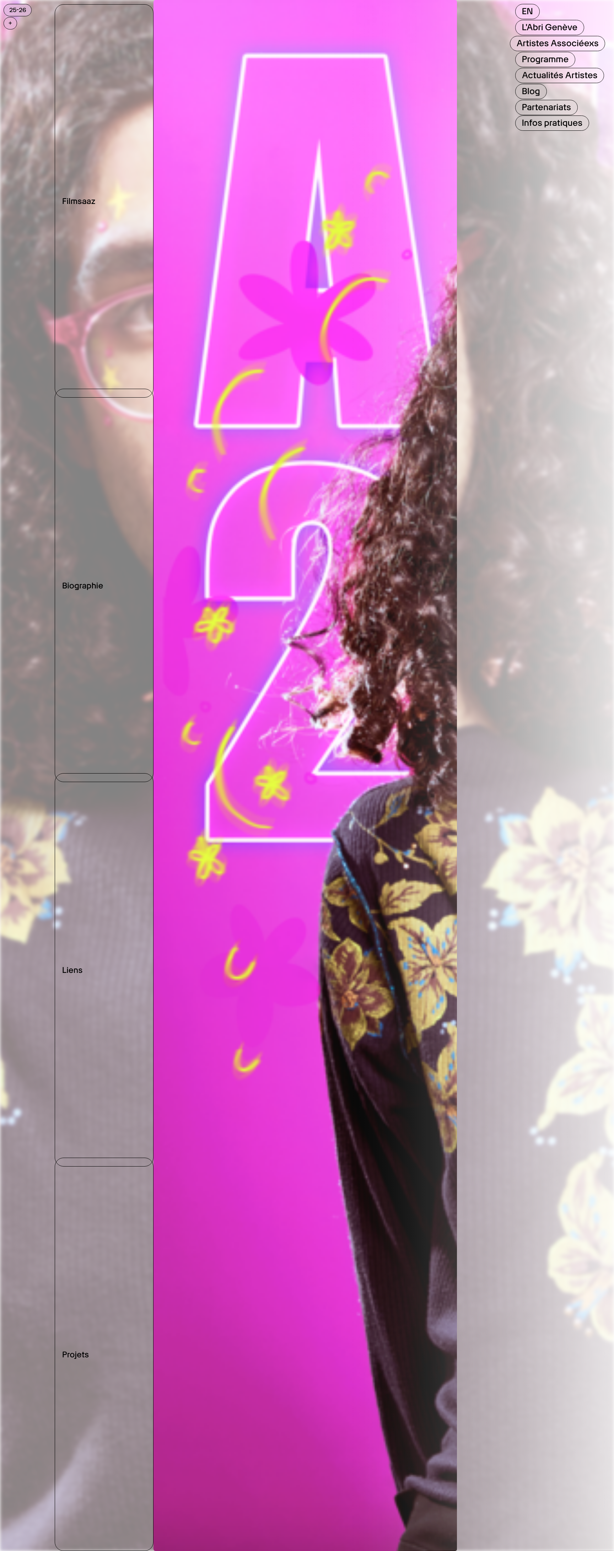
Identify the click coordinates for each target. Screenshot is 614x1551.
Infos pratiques (552, 123)
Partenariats (546, 107)
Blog (531, 91)
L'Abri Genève (549, 27)
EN (527, 11)
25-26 (17, 10)
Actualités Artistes (559, 75)
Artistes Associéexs (557, 43)
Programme (545, 59)
